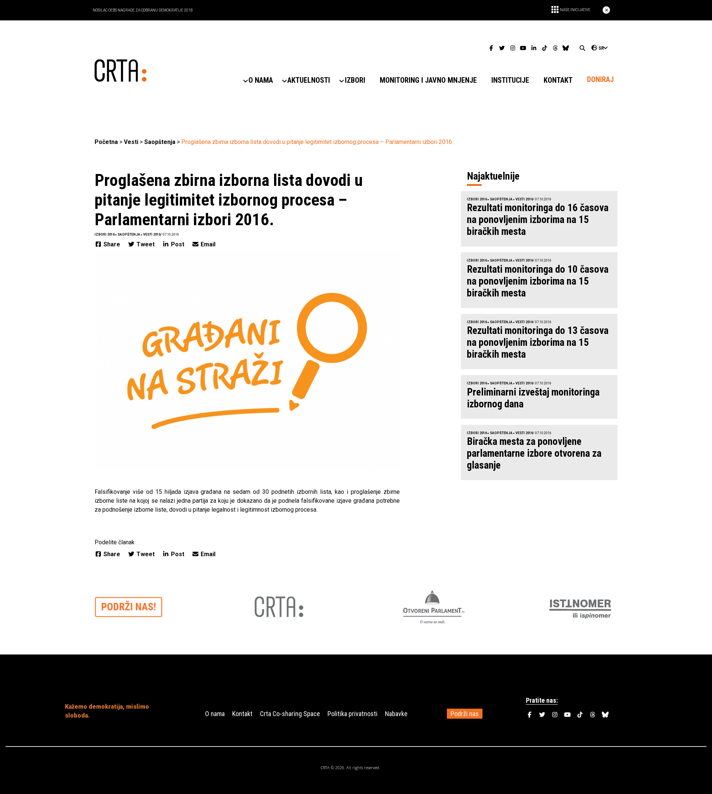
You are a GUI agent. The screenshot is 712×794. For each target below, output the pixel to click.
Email (207, 244)
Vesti (131, 141)
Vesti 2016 (152, 234)
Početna (106, 141)
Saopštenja (159, 141)
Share (112, 244)
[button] (261, 80)
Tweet (145, 244)
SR (601, 48)
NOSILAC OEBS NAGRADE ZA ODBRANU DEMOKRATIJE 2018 (143, 10)
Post (177, 244)
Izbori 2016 (105, 234)
